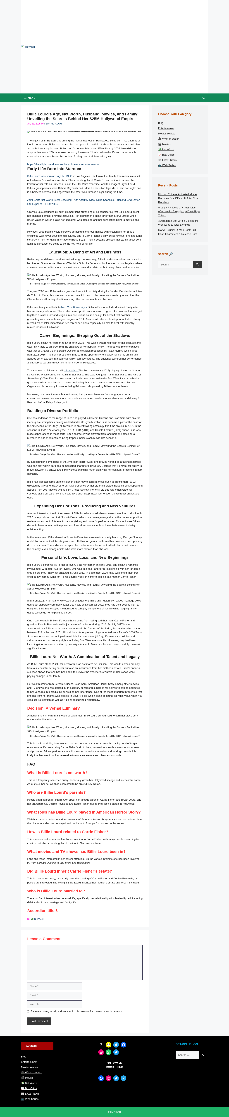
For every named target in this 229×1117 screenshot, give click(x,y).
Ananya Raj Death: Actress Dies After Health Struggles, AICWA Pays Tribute (179, 211)
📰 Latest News (167, 160)
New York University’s (74, 307)
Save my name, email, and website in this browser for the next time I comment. (77, 1011)
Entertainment (166, 128)
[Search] (197, 264)
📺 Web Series (167, 165)
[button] (203, 97)
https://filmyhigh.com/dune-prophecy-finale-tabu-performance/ (63, 165)
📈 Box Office (166, 154)
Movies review (166, 133)
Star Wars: (71, 370)
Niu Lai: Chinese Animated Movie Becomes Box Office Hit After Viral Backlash (178, 198)
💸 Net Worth (37, 919)
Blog (160, 123)
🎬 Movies (164, 144)
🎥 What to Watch (168, 138)
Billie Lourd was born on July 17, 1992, (50, 176)
